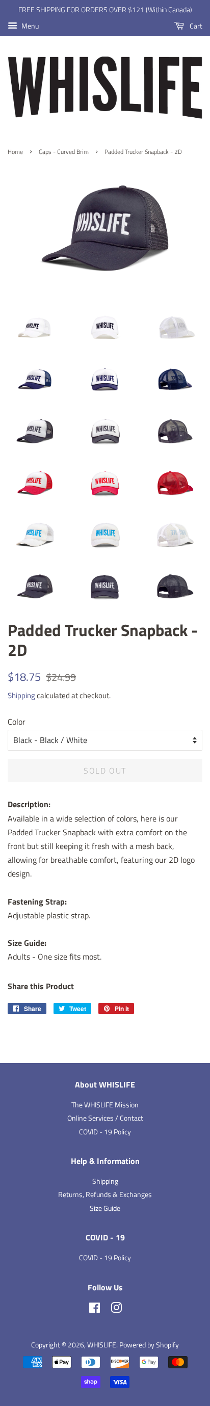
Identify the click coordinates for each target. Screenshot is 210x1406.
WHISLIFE (101, 1345)
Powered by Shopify (149, 1345)
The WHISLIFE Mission (105, 1105)
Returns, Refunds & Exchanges (105, 1194)
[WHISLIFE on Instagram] (116, 1310)
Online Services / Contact (105, 1118)
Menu (29, 25)
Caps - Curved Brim (64, 151)
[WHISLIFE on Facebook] (94, 1310)
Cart (195, 25)
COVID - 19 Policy (105, 1132)
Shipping (21, 695)
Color (16, 721)
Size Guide (105, 1208)
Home (15, 151)
